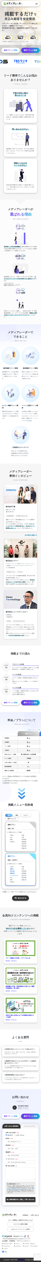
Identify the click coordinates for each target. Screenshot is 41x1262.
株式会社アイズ (18, 1236)
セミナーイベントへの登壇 (21, 1229)
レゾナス (5, 1248)
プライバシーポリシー (23, 1241)
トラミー (17, 1243)
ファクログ (34, 1246)
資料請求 (10, 1135)
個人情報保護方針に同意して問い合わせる (20, 1199)
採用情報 (12, 1241)
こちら (30, 420)
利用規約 (25, 1215)
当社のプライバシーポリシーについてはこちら (20, 1189)
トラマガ (26, 1243)
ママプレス (18, 1246)
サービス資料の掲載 (21, 1224)
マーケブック (6, 1246)
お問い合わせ (20, 1135)
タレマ (33, 1243)
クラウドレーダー (7, 1243)
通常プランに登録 (30, 50)
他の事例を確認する (31, 535)
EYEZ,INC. (21, 1260)
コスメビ (26, 1246)
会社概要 (5, 1241)
